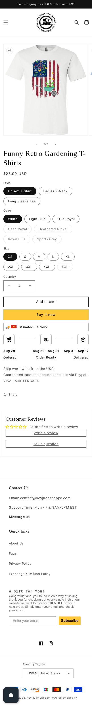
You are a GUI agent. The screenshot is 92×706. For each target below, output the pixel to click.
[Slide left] (36, 144)
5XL (67, 267)
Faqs (13, 553)
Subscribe (69, 621)
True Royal (66, 219)
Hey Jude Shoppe (38, 697)
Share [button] (13, 394)
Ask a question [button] (46, 444)
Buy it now (46, 315)
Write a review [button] (46, 433)
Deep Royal (20, 230)
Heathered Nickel (55, 230)
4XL (47, 267)
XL (68, 256)
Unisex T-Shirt (20, 191)
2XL (11, 267)
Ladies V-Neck (55, 191)
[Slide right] (56, 144)
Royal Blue (19, 240)
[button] (5, 22)
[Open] (11, 695)
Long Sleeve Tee (22, 201)
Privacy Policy (20, 563)
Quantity (9, 276)
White (12, 219)
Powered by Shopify (63, 697)
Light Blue (37, 219)
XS (10, 256)
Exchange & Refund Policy (29, 574)
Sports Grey (49, 240)
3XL (29, 267)
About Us (16, 543)
